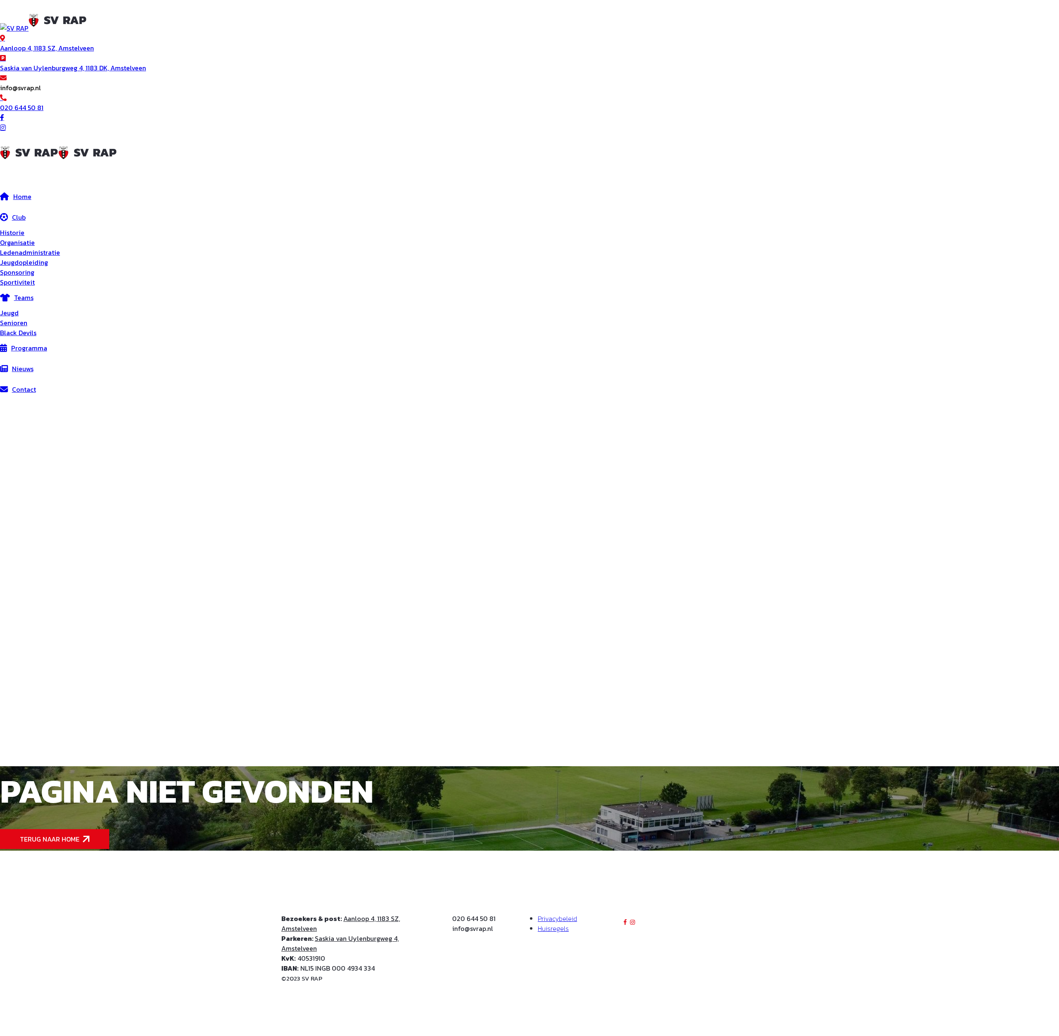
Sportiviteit (17, 282)
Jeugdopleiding (24, 262)
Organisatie (17, 242)
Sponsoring (17, 272)
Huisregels (553, 928)
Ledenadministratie (30, 252)
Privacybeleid (557, 918)
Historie (12, 232)
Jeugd (9, 313)
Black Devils (18, 333)
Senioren (13, 323)
